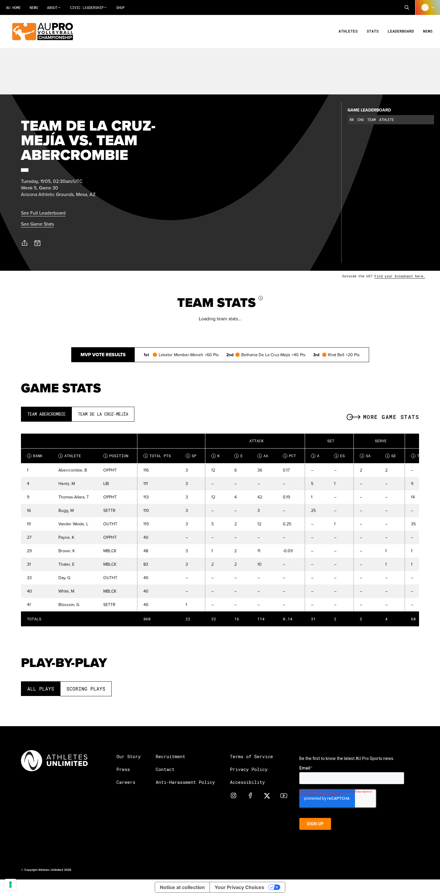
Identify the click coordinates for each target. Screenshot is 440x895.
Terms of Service (251, 756)
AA (263, 455)
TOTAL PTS (158, 455)
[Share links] (24, 243)
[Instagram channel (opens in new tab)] (233, 795)
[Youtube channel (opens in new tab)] (283, 795)
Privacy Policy (249, 769)
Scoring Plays (85, 689)
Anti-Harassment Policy (185, 782)
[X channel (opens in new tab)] (267, 795)
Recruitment (170, 756)
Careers (125, 782)
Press (123, 769)
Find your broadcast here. (399, 276)
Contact (165, 769)
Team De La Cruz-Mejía (103, 414)
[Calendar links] (37, 243)
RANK (35, 455)
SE (391, 455)
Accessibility (247, 782)
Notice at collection (182, 887)
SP (192, 455)
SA (366, 455)
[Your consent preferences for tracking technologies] (10, 884)
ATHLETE (70, 455)
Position (117, 455)
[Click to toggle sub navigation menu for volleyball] (427, 7)
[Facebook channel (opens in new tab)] (250, 795)
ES (340, 455)
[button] (407, 7)
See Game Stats (37, 224)
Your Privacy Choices (239, 887)
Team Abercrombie (46, 414)
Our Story (128, 756)
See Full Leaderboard (43, 212)
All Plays (40, 689)
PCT (290, 455)
